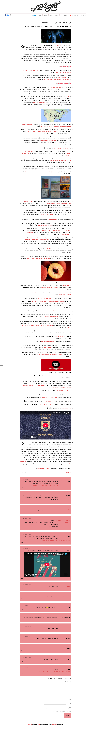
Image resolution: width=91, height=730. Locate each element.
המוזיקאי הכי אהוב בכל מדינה (44, 331)
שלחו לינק (64, 15)
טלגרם (34, 15)
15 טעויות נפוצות (66, 408)
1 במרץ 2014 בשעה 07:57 (27, 508)
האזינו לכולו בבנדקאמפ (44, 298)
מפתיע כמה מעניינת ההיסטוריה (62, 376)
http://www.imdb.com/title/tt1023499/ (45, 485)
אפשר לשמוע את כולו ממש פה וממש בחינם (49, 354)
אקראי (56, 15)
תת (51, 15)
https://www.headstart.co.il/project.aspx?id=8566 (54, 672)
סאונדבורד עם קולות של (61, 148)
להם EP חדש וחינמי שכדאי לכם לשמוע (38, 258)
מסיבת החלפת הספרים (43, 469)
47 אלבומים (59, 336)
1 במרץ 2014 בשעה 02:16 (27, 479)
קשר (40, 15)
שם (69, 699)
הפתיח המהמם (67, 285)
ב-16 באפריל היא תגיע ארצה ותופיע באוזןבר (57, 79)
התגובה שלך (67, 682)
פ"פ (68, 510)
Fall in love (58, 45)
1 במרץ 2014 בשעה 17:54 (27, 584)
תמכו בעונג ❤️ (74, 15)
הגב (22, 487)
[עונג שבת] (45, 6)
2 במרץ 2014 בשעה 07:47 (27, 626)
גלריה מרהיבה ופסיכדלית (40, 102)
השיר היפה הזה (48, 394)
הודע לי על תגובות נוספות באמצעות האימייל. (61, 711)
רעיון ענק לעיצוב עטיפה (64, 390)
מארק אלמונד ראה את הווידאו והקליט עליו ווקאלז (40, 172)
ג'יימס (68, 586)
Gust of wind (48, 347)
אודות (45, 15)
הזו (39, 725)
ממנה (59, 78)
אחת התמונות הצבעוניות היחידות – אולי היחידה (42, 131)
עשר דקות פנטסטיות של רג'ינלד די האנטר (59, 311)
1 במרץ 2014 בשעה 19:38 (27, 605)
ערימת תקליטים (52, 220)
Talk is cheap (51, 249)
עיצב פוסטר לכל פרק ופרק (49, 397)
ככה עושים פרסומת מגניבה (47, 404)
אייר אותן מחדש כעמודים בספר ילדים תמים (36, 240)
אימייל (69, 703)
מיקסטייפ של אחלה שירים (49, 141)
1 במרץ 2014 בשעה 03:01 (27, 493)
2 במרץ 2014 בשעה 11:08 (27, 636)
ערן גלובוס (66, 597)
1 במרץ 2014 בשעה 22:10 (27, 615)
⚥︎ (1, 364)
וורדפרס (54, 725)
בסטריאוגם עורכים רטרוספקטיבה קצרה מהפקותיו (56, 230)
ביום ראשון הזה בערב (55, 87)
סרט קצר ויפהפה (50, 401)
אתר (70, 707)
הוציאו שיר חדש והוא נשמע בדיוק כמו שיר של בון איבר (47, 302)
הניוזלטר (83, 15)
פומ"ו (67, 96)
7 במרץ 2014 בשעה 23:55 (27, 667)
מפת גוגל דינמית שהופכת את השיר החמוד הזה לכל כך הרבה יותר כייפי (46, 125)
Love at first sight (47, 214)
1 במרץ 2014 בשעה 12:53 (27, 548)
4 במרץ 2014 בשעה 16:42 (27, 657)
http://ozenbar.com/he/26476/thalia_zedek (56, 540)
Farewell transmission (51, 316)
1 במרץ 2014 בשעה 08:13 (27, 518)
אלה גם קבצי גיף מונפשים (44, 225)
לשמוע (64, 78)
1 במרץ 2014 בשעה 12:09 (27, 534)
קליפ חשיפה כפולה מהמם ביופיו (50, 287)
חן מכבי (30, 725)
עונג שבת (23, 472)
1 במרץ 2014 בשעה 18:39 (27, 595)
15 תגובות (68, 472)
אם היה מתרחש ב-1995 (47, 342)
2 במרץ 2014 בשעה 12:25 (27, 647)
